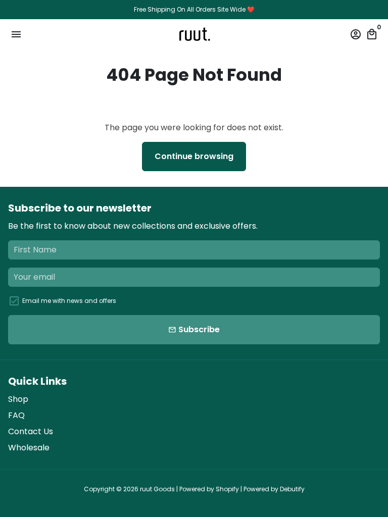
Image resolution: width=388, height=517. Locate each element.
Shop (18, 399)
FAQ (16, 415)
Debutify (292, 489)
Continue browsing (194, 156)
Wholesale (29, 447)
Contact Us (30, 431)
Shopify (227, 489)
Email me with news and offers (69, 300)
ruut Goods (157, 489)
